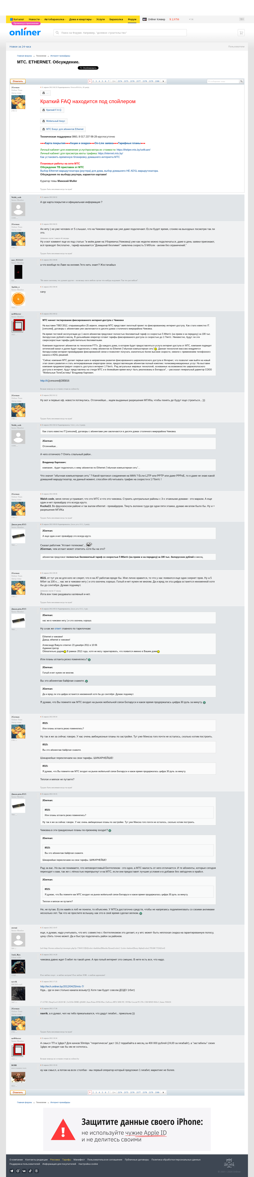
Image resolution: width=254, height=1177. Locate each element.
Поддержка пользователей (25, 1163)
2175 (126, 81)
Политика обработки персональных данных (176, 1159)
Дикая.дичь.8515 (18, 524)
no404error (16, 314)
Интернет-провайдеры (60, 56)
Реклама (55, 1159)
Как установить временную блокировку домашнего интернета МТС (80, 156)
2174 (120, 81)
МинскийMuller (76, 87)
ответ (58, 628)
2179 (151, 81)
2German (15, 87)
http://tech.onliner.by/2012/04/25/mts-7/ (62, 986)
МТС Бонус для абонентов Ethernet (64, 129)
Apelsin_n (15, 287)
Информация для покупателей (59, 1163)
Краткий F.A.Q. (54, 110)
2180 (157, 81)
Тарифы (66, 1159)
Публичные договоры (137, 1159)
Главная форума (24, 56)
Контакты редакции (36, 1159)
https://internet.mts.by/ (110, 153)
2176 (132, 81)
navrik (14, 982)
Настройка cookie (88, 1163)
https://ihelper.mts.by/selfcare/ (133, 149)
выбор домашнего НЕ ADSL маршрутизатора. (131, 170)
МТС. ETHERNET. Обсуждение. (48, 62)
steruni (14, 928)
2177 (139, 81)
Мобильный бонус (55, 121)
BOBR (14, 1065)
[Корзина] (241, 32)
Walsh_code (16, 197)
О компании (16, 1159)
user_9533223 (17, 260)
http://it (44, 380)
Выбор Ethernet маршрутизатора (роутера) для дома (71, 170)
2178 (145, 81)
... (47, 93)
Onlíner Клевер (156, 19)
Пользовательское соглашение (104, 1159)
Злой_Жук (15, 955)
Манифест (79, 1159)
